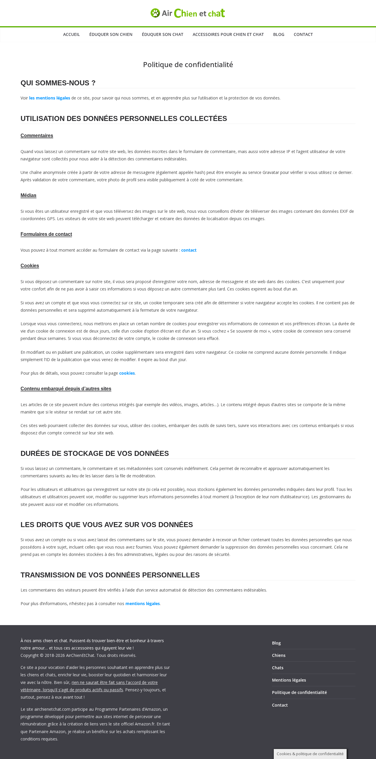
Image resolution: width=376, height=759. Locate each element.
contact (189, 250)
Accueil (71, 34)
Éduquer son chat (162, 34)
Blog (278, 34)
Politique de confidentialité (299, 692)
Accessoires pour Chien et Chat (228, 34)
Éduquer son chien (110, 34)
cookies (127, 373)
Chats (277, 667)
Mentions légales (289, 680)
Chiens (279, 655)
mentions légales (142, 603)
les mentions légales (49, 98)
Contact (303, 34)
